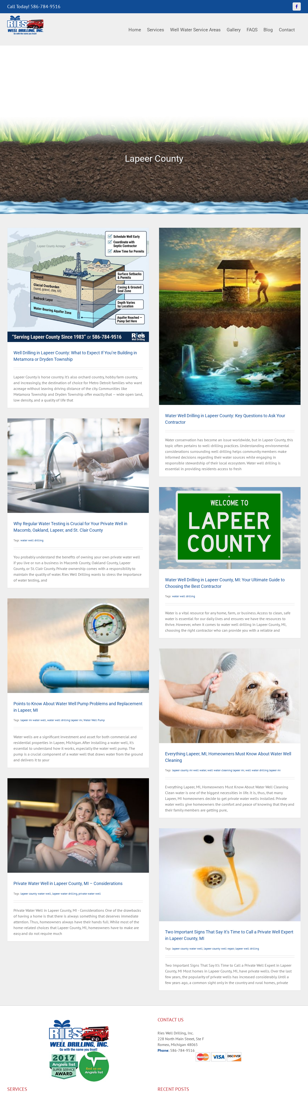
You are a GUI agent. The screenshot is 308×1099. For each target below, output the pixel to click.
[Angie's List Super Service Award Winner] (64, 1054)
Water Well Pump (94, 720)
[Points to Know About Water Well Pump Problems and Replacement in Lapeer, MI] (78, 645)
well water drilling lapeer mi (263, 770)
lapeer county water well (35, 893)
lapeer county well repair (219, 948)
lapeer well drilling (247, 948)
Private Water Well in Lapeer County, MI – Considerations (67, 883)
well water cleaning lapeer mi (225, 770)
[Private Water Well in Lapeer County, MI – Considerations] (78, 825)
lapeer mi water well (33, 720)
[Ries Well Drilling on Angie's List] (94, 1054)
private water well (89, 893)
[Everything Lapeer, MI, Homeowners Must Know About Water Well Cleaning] (230, 696)
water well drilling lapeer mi (64, 720)
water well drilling (31, 540)
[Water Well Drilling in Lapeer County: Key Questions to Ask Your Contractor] (230, 316)
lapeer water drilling (64, 893)
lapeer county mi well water (189, 770)
